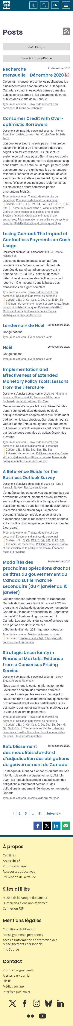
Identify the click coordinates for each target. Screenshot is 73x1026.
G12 (10, 728)
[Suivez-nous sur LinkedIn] (60, 1006)
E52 (33, 449)
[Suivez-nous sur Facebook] (25, 1006)
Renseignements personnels (23, 935)
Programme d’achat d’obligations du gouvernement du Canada (32, 640)
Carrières (9, 855)
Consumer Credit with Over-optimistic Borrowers (33, 121)
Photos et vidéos (14, 866)
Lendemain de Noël (23, 326)
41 (40, 813)
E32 (62, 540)
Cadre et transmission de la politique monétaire (31, 211)
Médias (32, 634)
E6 (44, 449)
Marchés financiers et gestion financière (33, 730)
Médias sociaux (13, 986)
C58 (33, 724)
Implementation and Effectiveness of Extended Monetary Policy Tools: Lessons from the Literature (36, 379)
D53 (48, 724)
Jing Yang (43, 401)
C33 (33, 299)
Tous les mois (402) (34, 58)
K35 (5, 208)
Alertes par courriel (16, 975)
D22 (48, 540)
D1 (42, 299)
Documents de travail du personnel (36, 200)
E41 (62, 299)
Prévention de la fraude (19, 877)
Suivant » (53, 813)
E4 (38, 204)
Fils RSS (8, 981)
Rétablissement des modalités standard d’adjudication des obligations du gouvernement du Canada (36, 756)
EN (55, 5)
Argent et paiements (48, 303)
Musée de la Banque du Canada (25, 898)
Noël (7, 347)
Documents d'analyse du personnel (37, 446)
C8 (28, 540)
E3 (56, 540)
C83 (33, 540)
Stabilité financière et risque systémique (37, 223)
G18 (58, 204)
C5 (28, 724)
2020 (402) (35, 47)
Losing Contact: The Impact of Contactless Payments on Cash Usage (36, 240)
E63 (50, 449)
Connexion (13, 908)
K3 (67, 204)
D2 (42, 540)
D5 (42, 724)
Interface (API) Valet (16, 992)
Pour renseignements (18, 970)
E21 (33, 204)
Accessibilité (11, 861)
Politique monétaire (53, 208)
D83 (59, 724)
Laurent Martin (38, 487)
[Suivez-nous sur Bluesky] (49, 1006)
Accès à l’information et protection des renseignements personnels (30, 942)
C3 (28, 299)
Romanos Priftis (43, 397)
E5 (27, 449)
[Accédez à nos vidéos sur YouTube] (42, 1019)
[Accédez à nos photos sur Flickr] (31, 1019)
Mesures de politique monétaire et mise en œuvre (34, 459)
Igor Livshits (17, 134)
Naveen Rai (21, 487)
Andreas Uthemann (22, 680)
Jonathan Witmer (26, 401)
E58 (39, 449)
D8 (53, 724)
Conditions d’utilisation (19, 929)
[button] (38, 826)
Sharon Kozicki (23, 397)
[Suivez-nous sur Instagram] (37, 1006)
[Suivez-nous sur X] (13, 1006)
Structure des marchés (28, 736)
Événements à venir (40, 337)
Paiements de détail (50, 307)
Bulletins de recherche (29, 108)
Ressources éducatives (19, 871)
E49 (44, 204)
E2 (27, 204)
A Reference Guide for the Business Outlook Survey (30, 475)
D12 (48, 299)
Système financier (13, 215)
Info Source (11, 949)
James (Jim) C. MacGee (40, 134)
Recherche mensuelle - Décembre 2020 (33, 72)
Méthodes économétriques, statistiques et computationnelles (30, 313)
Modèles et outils (13, 311)
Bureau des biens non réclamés (25, 903)
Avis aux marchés (48, 634)
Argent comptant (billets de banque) (36, 305)
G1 (53, 204)
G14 (16, 728)
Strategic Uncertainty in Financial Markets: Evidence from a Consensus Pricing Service (33, 662)
